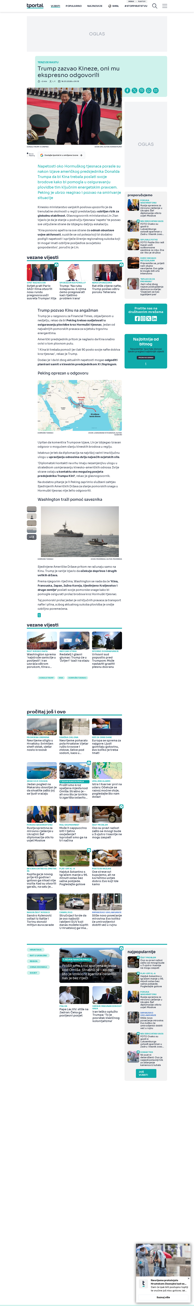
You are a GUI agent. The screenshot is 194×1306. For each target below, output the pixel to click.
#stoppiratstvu (136, 6)
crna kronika (38, 967)
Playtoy (141, 1)
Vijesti (55, 6)
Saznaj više (163, 1297)
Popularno (74, 6)
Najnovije (94, 6)
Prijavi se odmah (145, 358)
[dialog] (163, 1273)
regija (33, 961)
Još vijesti (143, 1073)
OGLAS (97, 34)
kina (61, 678)
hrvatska (35, 949)
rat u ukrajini (38, 955)
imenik (131, 1)
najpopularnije (141, 952)
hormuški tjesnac (77, 678)
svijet (33, 973)
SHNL (115, 6)
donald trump (46, 678)
